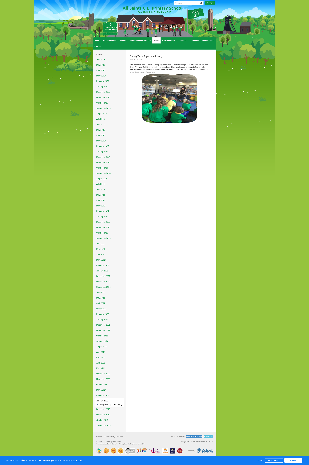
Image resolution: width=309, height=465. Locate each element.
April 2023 (100, 254)
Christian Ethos (168, 40)
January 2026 (102, 87)
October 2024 (102, 168)
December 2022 (103, 276)
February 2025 (102, 146)
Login (210, 3)
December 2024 (103, 157)
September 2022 (103, 287)
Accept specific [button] (274, 460)
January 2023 (102, 271)
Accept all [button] (293, 460)
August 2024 (101, 179)
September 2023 (103, 238)
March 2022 (101, 309)
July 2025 (100, 119)
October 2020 (102, 385)
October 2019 (102, 420)
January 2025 (102, 152)
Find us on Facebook (195, 436)
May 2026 (100, 65)
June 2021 (100, 352)
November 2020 (103, 379)
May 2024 (100, 195)
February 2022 (102, 314)
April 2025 (100, 135)
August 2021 (101, 347)
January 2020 (102, 401)
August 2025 (101, 114)
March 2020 (101, 390)
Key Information (109, 40)
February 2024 (102, 211)
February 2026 (102, 81)
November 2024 (103, 162)
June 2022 (100, 292)
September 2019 (103, 426)
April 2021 (100, 363)
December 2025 (103, 92)
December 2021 (103, 325)
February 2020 (102, 395)
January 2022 (102, 320)
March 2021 (101, 368)
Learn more (77, 460)
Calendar (182, 40)
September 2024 (103, 173)
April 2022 (100, 303)
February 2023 (102, 265)
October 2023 (102, 233)
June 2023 (100, 244)
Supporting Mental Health (140, 40)
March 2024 (101, 206)
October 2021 (102, 336)
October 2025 (102, 103)
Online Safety (208, 40)
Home (97, 40)
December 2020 (103, 374)
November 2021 (103, 330)
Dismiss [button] (260, 460)
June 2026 (100, 59)
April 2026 (100, 70)
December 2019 (103, 409)
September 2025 (103, 108)
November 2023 (103, 227)
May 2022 (100, 298)
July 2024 (100, 184)
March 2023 (101, 260)
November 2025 (103, 97)
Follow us (209, 436)
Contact (98, 46)
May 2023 (100, 249)
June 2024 (100, 189)
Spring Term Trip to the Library (110, 405)
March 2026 (101, 76)
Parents (123, 40)
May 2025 (100, 130)
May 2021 (100, 357)
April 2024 (100, 200)
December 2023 (103, 222)
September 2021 (103, 341)
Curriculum (194, 40)
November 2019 (103, 415)
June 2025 (100, 124)
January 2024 (102, 217)
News (156, 40)
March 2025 (101, 141)
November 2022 (103, 282)
